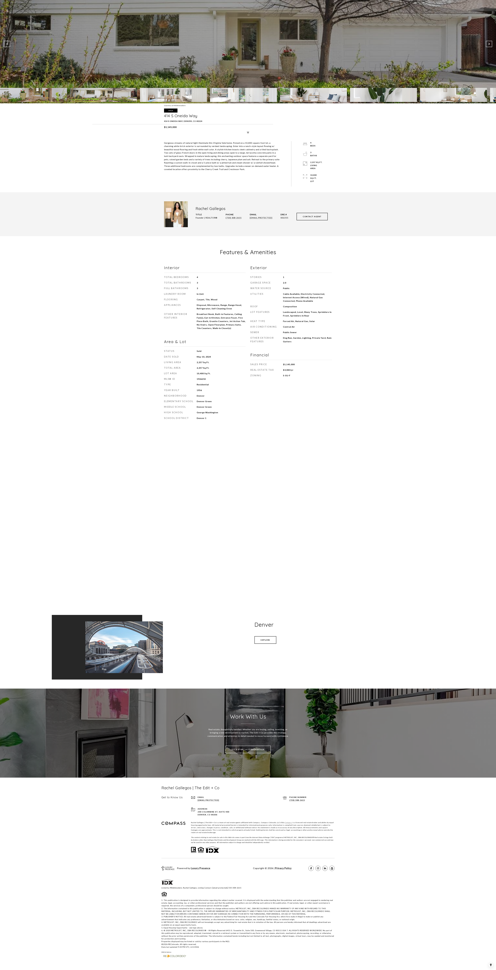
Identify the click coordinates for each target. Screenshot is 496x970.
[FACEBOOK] (311, 868)
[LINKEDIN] (325, 868)
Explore (265, 640)
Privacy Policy (283, 868)
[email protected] (220, 888)
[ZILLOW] (332, 868)
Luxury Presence (200, 868)
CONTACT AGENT (312, 216)
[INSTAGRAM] (318, 868)
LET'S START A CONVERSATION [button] (248, 749)
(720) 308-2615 (234, 217)
